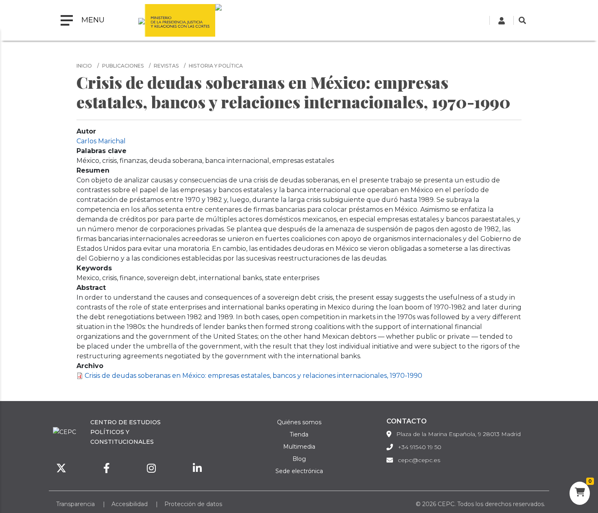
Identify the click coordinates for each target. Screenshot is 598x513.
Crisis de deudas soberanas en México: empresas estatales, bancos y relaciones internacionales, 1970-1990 (253, 375)
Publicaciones (123, 66)
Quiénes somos (299, 422)
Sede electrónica (299, 471)
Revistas (166, 66)
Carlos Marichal (101, 141)
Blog (299, 459)
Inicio (84, 66)
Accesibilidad (129, 504)
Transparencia (75, 504)
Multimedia (299, 446)
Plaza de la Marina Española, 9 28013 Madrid (458, 434)
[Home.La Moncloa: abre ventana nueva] (141, 20)
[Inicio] (218, 20)
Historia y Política (216, 66)
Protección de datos (193, 504)
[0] (580, 493)
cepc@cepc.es (419, 460)
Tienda (299, 434)
